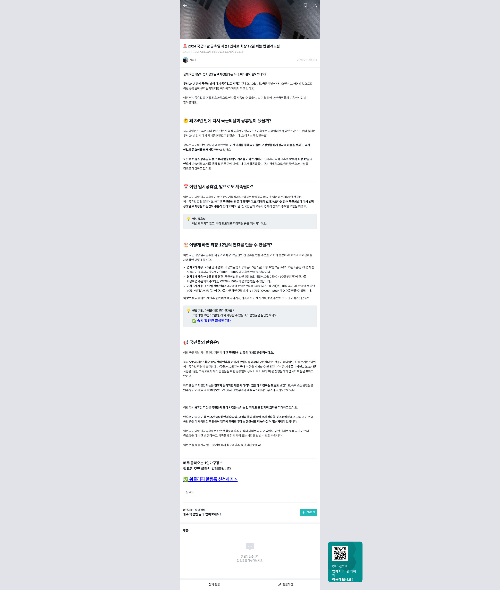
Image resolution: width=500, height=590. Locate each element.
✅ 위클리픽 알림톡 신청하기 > (210, 479)
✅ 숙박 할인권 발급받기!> (211, 321)
